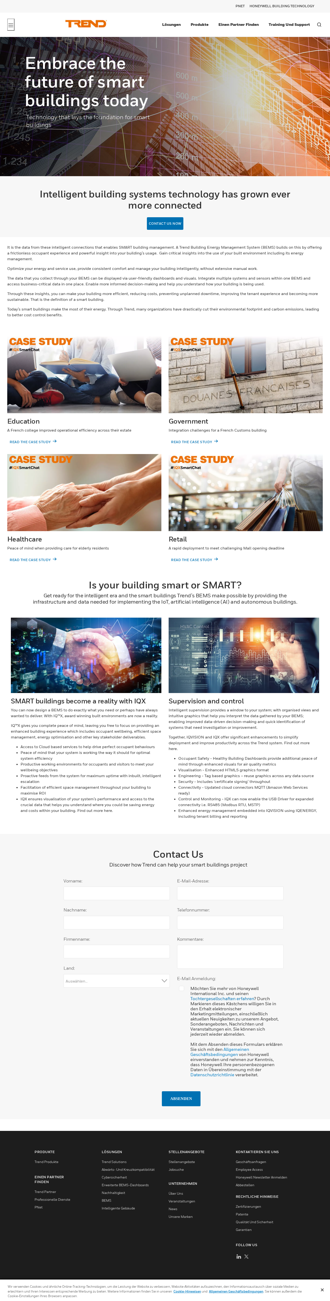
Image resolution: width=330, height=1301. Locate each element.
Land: (72, 968)
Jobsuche (176, 1169)
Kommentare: (190, 939)
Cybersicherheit (114, 1177)
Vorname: (76, 880)
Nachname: (78, 909)
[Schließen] (322, 1290)
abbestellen (245, 1185)
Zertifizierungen (248, 1206)
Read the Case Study (31, 442)
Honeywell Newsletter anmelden (261, 1177)
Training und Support (289, 24)
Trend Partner (45, 1192)
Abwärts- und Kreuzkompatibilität (128, 1169)
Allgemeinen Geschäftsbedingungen (219, 1052)
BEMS (106, 1200)
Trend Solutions (114, 1162)
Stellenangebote (182, 1162)
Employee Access (249, 1169)
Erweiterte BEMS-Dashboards (125, 1185)
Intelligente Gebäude (118, 1208)
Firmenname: (79, 939)
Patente (242, 1214)
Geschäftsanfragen (251, 1162)
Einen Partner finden (238, 24)
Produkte (199, 24)
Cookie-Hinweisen (187, 1291)
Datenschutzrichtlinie (212, 1074)
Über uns (176, 1193)
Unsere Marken (181, 1216)
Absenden (181, 1099)
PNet (240, 6)
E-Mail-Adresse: (196, 880)
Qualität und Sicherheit (254, 1222)
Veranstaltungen (182, 1201)
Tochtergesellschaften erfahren (222, 998)
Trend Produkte (46, 1162)
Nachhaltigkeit (113, 1193)
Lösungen (171, 24)
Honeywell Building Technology (282, 6)
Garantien (244, 1230)
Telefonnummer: (196, 909)
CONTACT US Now (165, 223)
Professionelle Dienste (52, 1199)
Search (319, 24)
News (173, 1209)
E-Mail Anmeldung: (196, 978)
